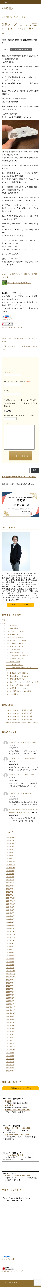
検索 (34, 470)
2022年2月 (10, 1001)
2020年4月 (10, 1068)
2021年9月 (10, 1016)
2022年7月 (10, 986)
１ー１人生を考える (13, 625)
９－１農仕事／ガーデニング (17, 688)
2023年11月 (10, 937)
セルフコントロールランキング (12, 327)
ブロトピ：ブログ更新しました (19, 283)
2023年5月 (10, 956)
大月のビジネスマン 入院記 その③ (19, 713)
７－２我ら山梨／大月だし (16, 679)
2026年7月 (10, 840)
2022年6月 (10, 989)
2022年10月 (10, 977)
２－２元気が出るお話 (14, 637)
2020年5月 (10, 1065)
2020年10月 (10, 1050)
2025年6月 (10, 880)
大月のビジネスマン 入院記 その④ (19, 710)
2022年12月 (10, 971)
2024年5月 (10, 919)
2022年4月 (10, 995)
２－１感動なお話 (13, 634)
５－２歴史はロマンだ (14, 665)
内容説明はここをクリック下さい (20, 1088)
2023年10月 (10, 940)
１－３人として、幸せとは (16, 631)
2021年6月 (10, 1025)
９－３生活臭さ (12, 694)
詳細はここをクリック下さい (20, 604)
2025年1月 (10, 895)
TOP (10, 17)
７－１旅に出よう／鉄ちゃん (17, 676)
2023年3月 (10, 962)
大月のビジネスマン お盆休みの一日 (22, 793)
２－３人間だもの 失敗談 (16, 640)
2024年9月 (10, 907)
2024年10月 (10, 904)
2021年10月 (10, 1013)
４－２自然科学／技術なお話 (17, 656)
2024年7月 (10, 913)
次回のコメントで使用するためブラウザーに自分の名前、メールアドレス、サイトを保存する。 (20, 403)
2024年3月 (10, 925)
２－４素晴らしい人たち (15, 643)
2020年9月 (10, 1053)
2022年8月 (10, 983)
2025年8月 (10, 874)
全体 (3, 623)
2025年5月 (10, 883)
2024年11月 (10, 901)
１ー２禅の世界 (12, 628)
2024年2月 (10, 928)
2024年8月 (10, 910)
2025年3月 (10, 889)
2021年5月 (10, 1028)
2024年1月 (10, 931)
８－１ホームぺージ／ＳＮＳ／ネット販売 (22, 682)
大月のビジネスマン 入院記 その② (19, 716)
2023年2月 (10, 965)
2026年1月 (10, 858)
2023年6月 (10, 953)
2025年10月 (10, 868)
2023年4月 (10, 959)
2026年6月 (10, 843)
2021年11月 (10, 1010)
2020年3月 (10, 1071)
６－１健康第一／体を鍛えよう (21, 49)
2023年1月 (10, 968)
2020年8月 (10, 1056)
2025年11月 (10, 865)
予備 (3, 620)
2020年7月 (10, 1059)
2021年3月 (10, 1034)
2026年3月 (10, 852)
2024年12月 (10, 898)
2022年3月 (10, 998)
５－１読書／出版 (13, 662)
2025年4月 (10, 886)
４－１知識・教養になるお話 (17, 652)
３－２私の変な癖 (13, 649)
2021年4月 (10, 1031)
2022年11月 (10, 974)
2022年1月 (10, 1004)
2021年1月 (10, 1040)
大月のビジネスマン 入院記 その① (19, 719)
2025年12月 (10, 862)
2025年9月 (10, 871)
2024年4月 (10, 922)
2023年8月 (10, 946)
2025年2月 (10, 892)
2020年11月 (10, 1047)
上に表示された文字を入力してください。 (20, 415)
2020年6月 (10, 1062)
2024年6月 (10, 916)
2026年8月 (10, 837)
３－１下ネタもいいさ (14, 646)
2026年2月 (10, 855)
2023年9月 (10, 943)
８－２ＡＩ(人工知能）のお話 (17, 685)
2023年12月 (10, 934)
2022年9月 (10, 980)
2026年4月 (10, 849)
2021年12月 (10, 1007)
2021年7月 (10, 1022)
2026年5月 (10, 846)
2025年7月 (10, 877)
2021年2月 (10, 1037)
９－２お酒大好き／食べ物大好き (19, 691)
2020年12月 (10, 1043)
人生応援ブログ (10, 8)
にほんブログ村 (7, 319)
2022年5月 (10, 992)
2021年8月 (10, 1019)
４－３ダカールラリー (14, 659)
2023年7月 (10, 949)
